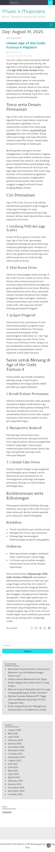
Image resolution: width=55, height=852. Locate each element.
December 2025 (16, 747)
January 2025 (14, 784)
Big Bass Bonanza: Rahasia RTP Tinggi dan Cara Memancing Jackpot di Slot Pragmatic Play (27, 699)
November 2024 (16, 791)
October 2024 (15, 794)
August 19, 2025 (15, 53)
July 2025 (13, 764)
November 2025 (16, 750)
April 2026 (13, 737)
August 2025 (14, 760)
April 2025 (13, 774)
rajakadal (6, 812)
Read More (11, 628)
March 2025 (14, 777)
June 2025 (13, 767)
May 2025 (13, 770)
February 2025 (15, 781)
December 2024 (16, 787)
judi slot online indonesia (19, 56)
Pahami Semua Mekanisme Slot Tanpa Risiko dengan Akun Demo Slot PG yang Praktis (28, 682)
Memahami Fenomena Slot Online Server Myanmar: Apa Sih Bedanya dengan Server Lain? (29, 672)
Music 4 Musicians (23, 11)
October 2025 (15, 754)
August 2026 (14, 730)
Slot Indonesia (13, 38)
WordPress (19, 844)
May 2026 (13, 733)
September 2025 (16, 757)
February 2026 (15, 740)
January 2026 (14, 743)
